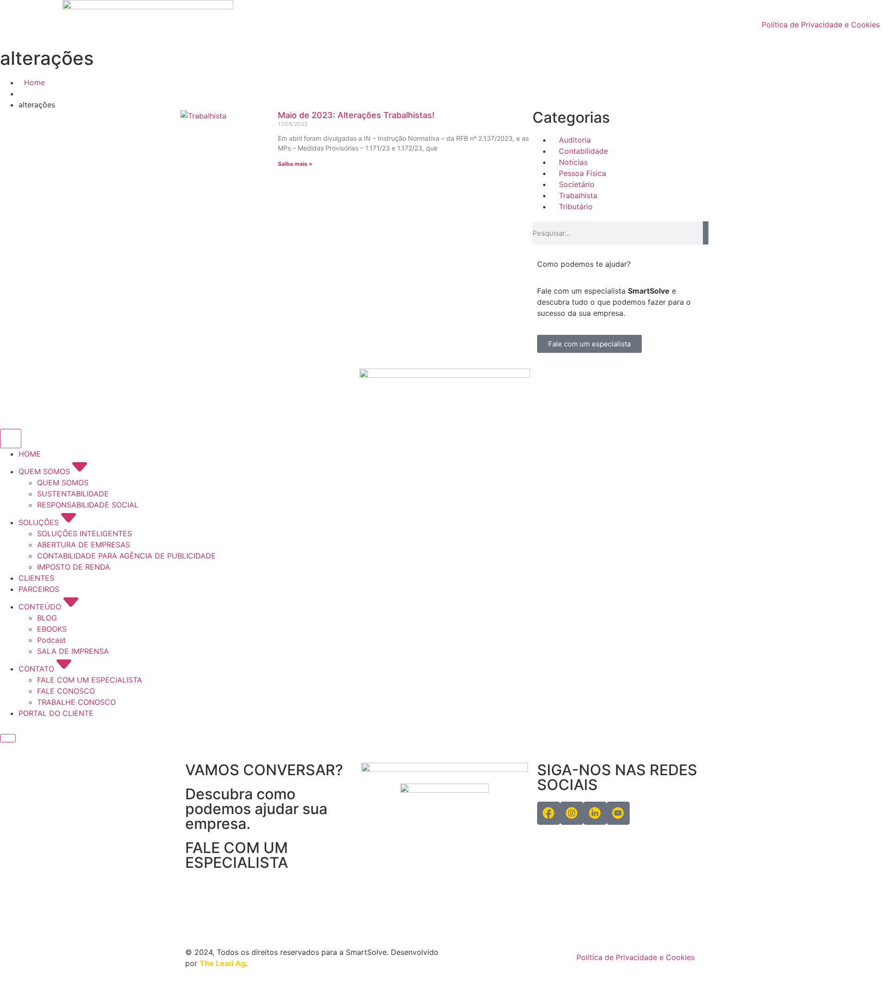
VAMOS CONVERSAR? (264, 770)
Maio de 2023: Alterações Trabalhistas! (356, 115)
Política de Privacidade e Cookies (821, 24)
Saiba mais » (295, 163)
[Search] (705, 233)
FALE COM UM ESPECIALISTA (236, 855)
